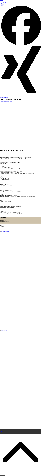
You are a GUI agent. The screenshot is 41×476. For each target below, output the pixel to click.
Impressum (2, 431)
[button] (4, 97)
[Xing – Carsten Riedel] (21, 96)
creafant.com (11, 429)
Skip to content (1, 0)
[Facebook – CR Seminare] (21, 45)
